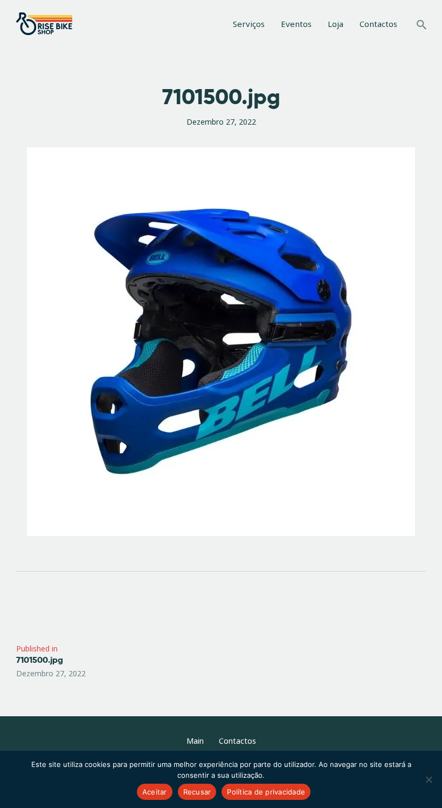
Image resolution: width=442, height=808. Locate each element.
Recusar (197, 791)
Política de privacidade (266, 791)
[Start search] (421, 25)
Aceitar (154, 791)
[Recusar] (428, 779)
